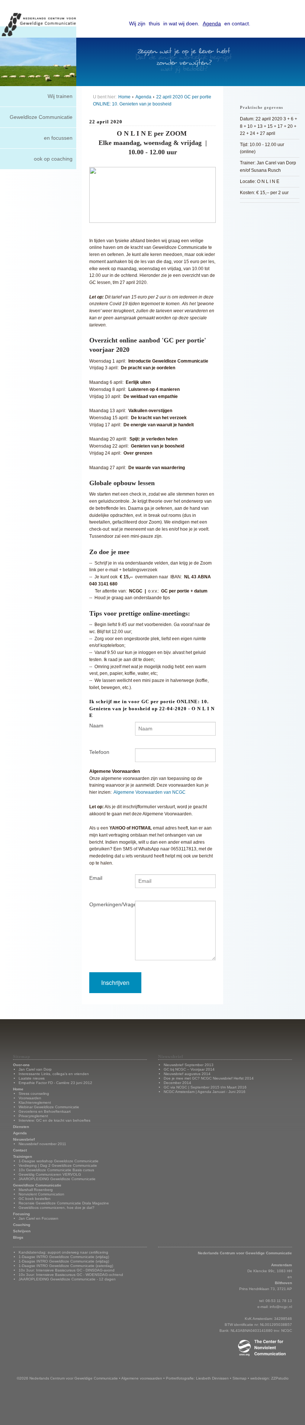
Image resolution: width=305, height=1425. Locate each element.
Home (124, 96)
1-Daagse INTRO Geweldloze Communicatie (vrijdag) (64, 1257)
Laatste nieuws (32, 1078)
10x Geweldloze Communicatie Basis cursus (56, 1170)
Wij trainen (60, 96)
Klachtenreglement (35, 1102)
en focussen (58, 138)
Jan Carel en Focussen (38, 1218)
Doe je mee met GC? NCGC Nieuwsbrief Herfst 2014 (209, 1078)
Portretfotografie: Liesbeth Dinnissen (197, 1378)
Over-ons (21, 1065)
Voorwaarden (30, 1098)
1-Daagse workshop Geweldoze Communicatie (59, 1161)
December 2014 (177, 1083)
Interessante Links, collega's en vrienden (54, 1074)
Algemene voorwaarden (141, 1378)
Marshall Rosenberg (36, 1190)
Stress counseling (34, 1093)
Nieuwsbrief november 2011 (42, 1144)
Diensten (21, 1127)
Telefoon (99, 752)
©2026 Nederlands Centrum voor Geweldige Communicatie (67, 1378)
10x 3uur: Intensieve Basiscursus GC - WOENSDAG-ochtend (71, 1275)
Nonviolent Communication (41, 1194)
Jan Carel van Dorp (35, 1069)
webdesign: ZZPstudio (269, 1378)
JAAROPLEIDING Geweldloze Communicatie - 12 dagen (67, 1279)
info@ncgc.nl (281, 1307)
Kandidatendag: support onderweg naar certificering (63, 1252)
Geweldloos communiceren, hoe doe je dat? (56, 1208)
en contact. (237, 23)
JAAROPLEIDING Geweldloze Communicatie (57, 1179)
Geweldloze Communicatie (41, 117)
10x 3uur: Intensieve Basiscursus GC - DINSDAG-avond (67, 1270)
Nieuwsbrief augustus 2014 (187, 1074)
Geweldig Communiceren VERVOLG (50, 1174)
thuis (154, 23)
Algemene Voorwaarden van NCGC (149, 792)
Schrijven (21, 1231)
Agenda (212, 23)
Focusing (21, 1214)
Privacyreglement (33, 1116)
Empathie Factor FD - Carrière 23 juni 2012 (55, 1083)
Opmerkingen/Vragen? (106, 904)
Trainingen (22, 1156)
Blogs (18, 1237)
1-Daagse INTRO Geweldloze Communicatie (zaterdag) (66, 1266)
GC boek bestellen (35, 1199)
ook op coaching (53, 159)
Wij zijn (137, 23)
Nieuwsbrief (24, 1139)
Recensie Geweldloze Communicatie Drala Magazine (64, 1203)
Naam (96, 726)
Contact (20, 1150)
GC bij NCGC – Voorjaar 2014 (189, 1069)
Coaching (21, 1225)
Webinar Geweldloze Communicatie (49, 1107)
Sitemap (239, 1378)
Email (95, 878)
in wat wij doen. (181, 23)
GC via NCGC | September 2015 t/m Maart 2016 (205, 1087)
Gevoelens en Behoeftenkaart (45, 1111)
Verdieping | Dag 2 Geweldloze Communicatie (58, 1165)
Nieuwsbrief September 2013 (189, 1065)
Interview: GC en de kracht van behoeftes (54, 1120)
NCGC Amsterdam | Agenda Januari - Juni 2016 (204, 1092)
